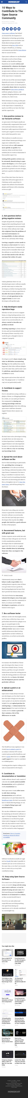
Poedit (9, 861)
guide (8, 756)
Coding (12, 21)
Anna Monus (6, 21)
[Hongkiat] (14, 2)
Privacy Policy (14, 1087)
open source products (17, 89)
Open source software (8, 33)
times (7, 484)
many (3, 484)
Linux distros (22, 50)
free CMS (15, 45)
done (20, 482)
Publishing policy (19, 1085)
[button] (3, 28)
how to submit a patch (13, 749)
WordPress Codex (7, 800)
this (24, 482)
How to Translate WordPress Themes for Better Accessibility (11, 835)
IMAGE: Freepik (8, 575)
